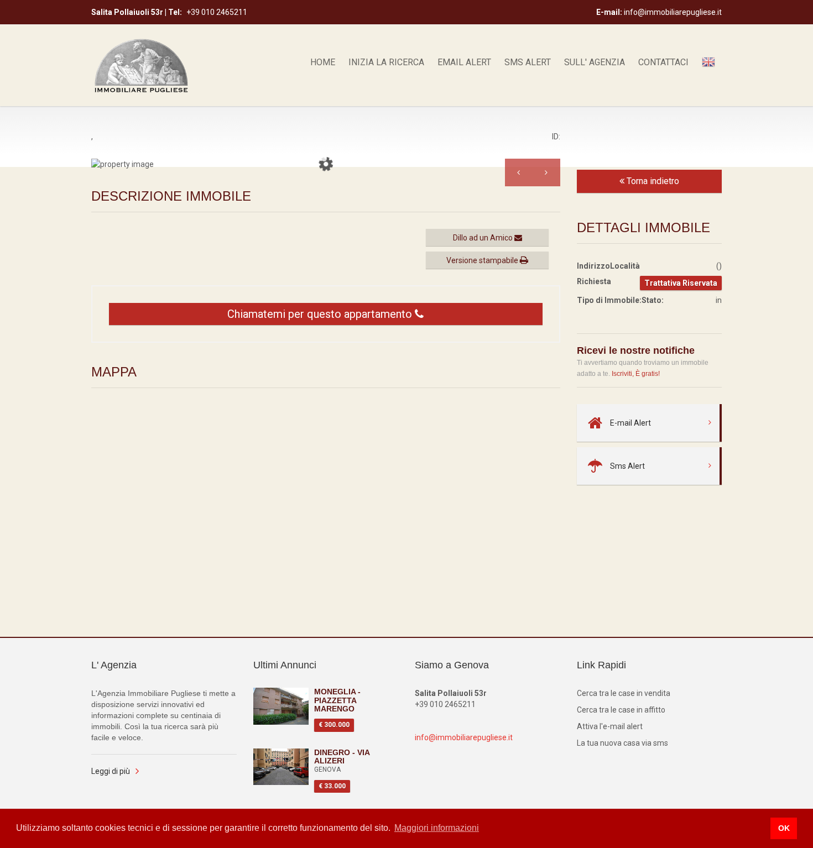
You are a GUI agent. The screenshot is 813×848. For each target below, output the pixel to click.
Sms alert (527, 62)
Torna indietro (651, 181)
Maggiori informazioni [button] (436, 828)
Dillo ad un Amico (483, 237)
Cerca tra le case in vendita (623, 693)
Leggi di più (110, 771)
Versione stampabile (483, 260)
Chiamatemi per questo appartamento (321, 314)
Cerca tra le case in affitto (621, 709)
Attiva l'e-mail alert (610, 726)
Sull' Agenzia (594, 62)
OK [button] (784, 828)
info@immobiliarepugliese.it (464, 737)
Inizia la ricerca (386, 62)
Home (322, 62)
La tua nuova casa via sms (622, 743)
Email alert (464, 62)
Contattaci (663, 62)
